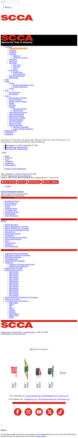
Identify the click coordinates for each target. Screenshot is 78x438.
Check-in (22, 182)
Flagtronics (9, 263)
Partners (12, 107)
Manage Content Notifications (15, 169)
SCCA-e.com (63, 396)
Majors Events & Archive (13, 270)
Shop (7, 90)
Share (6, 172)
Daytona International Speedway (19, 176)
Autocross (12, 54)
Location (8, 186)
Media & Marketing (15, 125)
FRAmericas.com (30, 399)
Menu (4, 221)
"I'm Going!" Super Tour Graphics (17, 301)
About (7, 96)
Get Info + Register (51, 182)
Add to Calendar (9, 182)
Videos (11, 83)
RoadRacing (11, 147)
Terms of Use (5, 332)
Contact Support (29, 332)
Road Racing (13, 70)
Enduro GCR (11, 149)
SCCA (7, 159)
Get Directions (34, 182)
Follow (4, 152)
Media (7, 81)
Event (7, 156)
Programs (8, 47)
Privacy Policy (17, 332)
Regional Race (22, 147)
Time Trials (13, 63)
